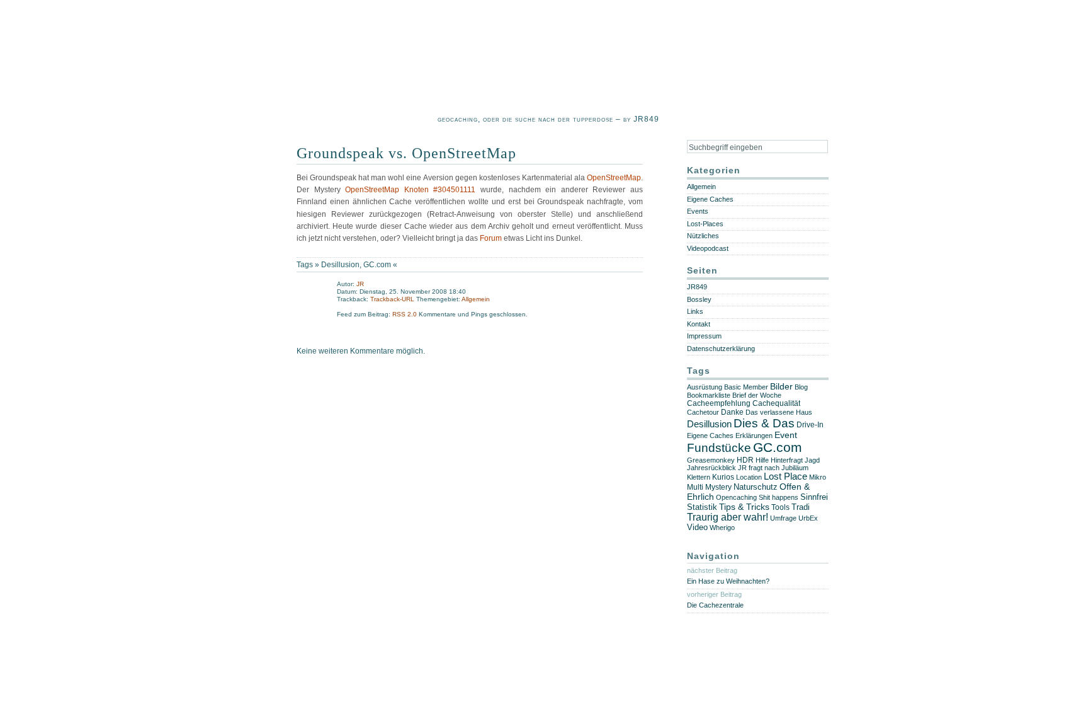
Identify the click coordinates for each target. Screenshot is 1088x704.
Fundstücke (719, 447)
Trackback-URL (392, 299)
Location (749, 477)
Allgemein (476, 299)
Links (695, 311)
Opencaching (736, 497)
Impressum (704, 336)
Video (697, 527)
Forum (491, 238)
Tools (780, 507)
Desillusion (340, 264)
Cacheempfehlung (719, 403)
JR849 (697, 287)
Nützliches (703, 235)
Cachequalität (776, 403)
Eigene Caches (710, 199)
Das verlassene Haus (778, 412)
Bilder (781, 386)
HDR (745, 460)
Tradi (800, 507)
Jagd (812, 460)
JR (360, 283)
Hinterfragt (787, 460)
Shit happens (778, 497)
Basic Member (746, 387)
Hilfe (762, 460)
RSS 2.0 (405, 314)
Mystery (718, 487)
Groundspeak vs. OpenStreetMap (406, 153)
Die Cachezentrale (715, 605)
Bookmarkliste (708, 395)
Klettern (698, 477)
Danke (732, 412)
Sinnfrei (814, 497)
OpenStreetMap (614, 177)
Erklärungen (754, 435)
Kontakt (698, 324)
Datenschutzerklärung (721, 348)
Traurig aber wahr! (727, 517)
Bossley (699, 299)
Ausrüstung (704, 387)
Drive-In (810, 424)
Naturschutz (756, 487)
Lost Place (785, 476)
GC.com (377, 264)
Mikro (817, 477)
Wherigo (722, 527)
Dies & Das (764, 423)
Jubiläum (794, 467)
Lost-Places (705, 224)
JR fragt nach (758, 467)
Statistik (702, 507)
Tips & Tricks (744, 507)
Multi (695, 487)
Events (697, 211)
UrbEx (808, 518)
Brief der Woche (756, 395)
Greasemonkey (711, 460)
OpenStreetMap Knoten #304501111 (408, 189)
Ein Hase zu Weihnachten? (728, 581)
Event (785, 435)
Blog (801, 387)
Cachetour (703, 412)
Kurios (723, 477)
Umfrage (783, 518)
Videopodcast (707, 248)
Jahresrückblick (711, 467)
